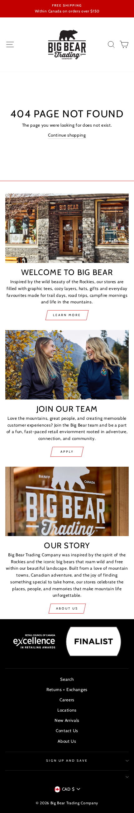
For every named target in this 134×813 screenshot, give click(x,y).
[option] (67, 8)
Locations (67, 710)
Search (67, 679)
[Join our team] (67, 364)
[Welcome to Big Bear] (67, 228)
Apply (67, 452)
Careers (67, 699)
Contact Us (67, 730)
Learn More (67, 315)
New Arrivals (67, 720)
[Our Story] (67, 501)
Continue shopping (67, 135)
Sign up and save (67, 761)
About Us (67, 608)
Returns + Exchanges (67, 689)
